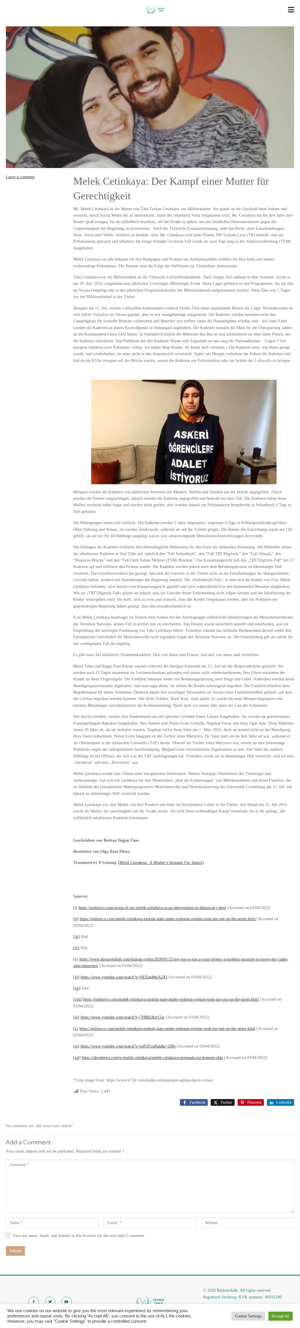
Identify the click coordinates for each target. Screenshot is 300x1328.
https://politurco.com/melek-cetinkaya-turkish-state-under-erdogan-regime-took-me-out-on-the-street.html (167, 919)
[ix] (76, 1017)
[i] (75, 908)
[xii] (77, 1057)
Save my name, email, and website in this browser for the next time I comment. (79, 1235)
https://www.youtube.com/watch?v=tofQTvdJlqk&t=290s (128, 1046)
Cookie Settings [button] (248, 1316)
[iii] (76, 937)
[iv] (76, 948)
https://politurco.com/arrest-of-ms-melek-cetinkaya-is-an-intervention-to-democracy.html (152, 908)
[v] (75, 959)
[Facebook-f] (33, 1302)
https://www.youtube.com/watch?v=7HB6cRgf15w (123, 1017)
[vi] (76, 977)
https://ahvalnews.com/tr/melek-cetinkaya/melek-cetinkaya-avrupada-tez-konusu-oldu (152, 1057)
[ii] (76, 919)
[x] (75, 1028)
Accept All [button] (280, 1316)
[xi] (76, 1046)
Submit (15, 1251)
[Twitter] (50, 1302)
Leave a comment (20, 177)
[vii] (77, 988)
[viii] (77, 999)
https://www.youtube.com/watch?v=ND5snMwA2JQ (124, 977)
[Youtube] (66, 1302)
